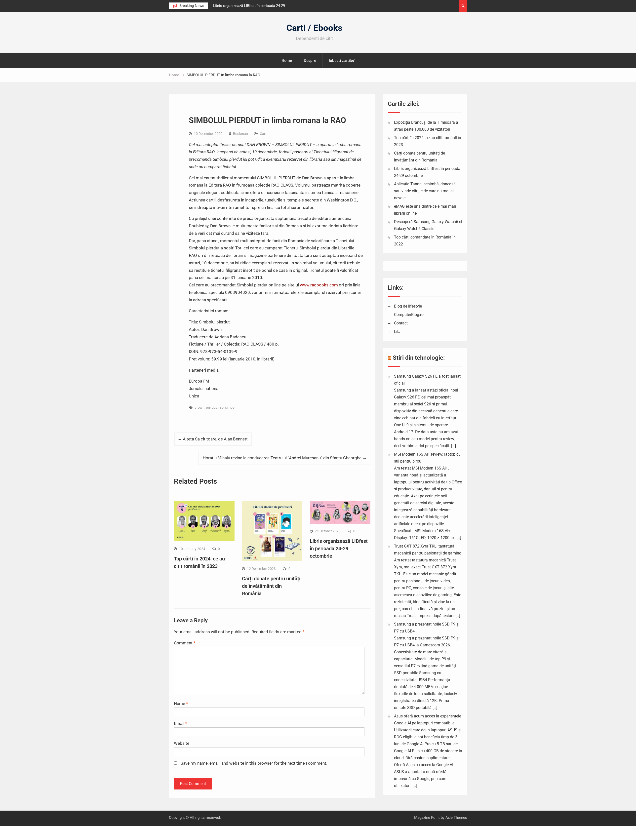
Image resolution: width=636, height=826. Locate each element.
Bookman (240, 134)
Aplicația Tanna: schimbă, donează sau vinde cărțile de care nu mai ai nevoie (425, 191)
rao (221, 407)
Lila (397, 331)
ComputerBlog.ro (409, 314)
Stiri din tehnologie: (419, 357)
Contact (401, 323)
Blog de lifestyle (408, 306)
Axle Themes (456, 817)
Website (181, 743)
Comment (184, 642)
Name (181, 703)
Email (180, 723)
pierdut (211, 407)
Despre (310, 60)
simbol (230, 407)
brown (199, 407)
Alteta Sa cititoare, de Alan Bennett (215, 438)
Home (286, 60)
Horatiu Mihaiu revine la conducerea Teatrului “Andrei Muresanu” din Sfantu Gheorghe (282, 457)
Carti (263, 134)
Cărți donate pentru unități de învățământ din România (271, 586)
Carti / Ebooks (314, 28)
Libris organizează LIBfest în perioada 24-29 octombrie (339, 548)
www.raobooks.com (319, 284)
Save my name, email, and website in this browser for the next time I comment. (254, 763)
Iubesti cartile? (342, 60)
